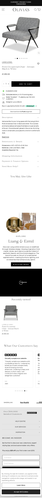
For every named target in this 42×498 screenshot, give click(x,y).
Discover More (21, 264)
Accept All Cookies (21, 492)
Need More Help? (10, 166)
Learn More (21, 485)
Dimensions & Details (12, 142)
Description (7, 117)
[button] (15, 390)
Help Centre (20, 421)
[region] (21, 482)
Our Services (20, 427)
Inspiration (20, 432)
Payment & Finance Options (15, 161)
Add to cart (25, 84)
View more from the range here (21, 111)
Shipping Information (12, 156)
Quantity (6, 79)
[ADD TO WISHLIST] (38, 63)
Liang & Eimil (7, 62)
